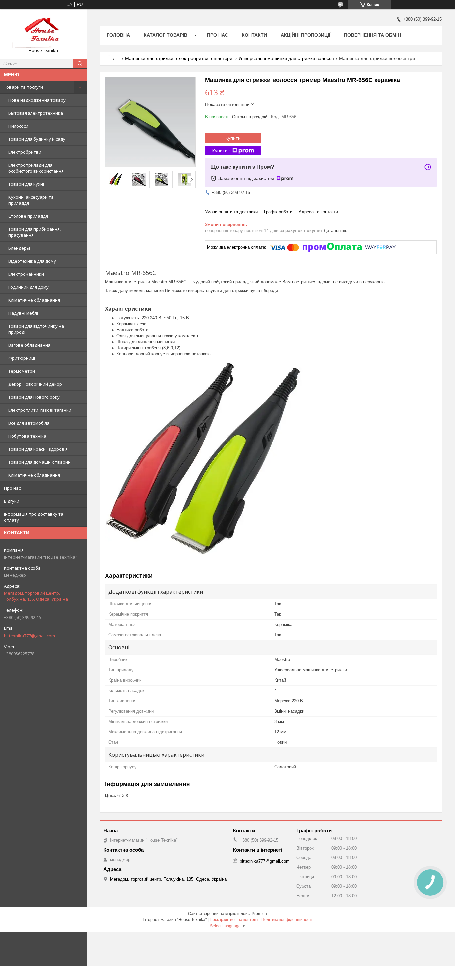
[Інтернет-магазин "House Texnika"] (43, 31)
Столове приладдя (28, 216)
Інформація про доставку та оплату (33, 517)
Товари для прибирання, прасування (34, 232)
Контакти (254, 35)
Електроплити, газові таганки (39, 410)
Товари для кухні (26, 184)
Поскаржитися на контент (234, 919)
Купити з (221, 151)
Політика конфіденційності (286, 919)
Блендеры (19, 248)
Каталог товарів (165, 35)
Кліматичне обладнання (34, 300)
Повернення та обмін (372, 35)
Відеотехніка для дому (32, 261)
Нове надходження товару (37, 100)
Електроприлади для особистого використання (36, 168)
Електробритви (24, 152)
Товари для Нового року (34, 397)
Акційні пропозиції (305, 35)
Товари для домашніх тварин (39, 462)
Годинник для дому (28, 287)
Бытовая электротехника (35, 113)
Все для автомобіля (28, 423)
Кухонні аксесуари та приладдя (31, 200)
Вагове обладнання (29, 345)
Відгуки (11, 501)
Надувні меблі (23, 313)
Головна (118, 35)
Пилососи (18, 126)
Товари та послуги (23, 87)
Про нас (12, 488)
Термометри (21, 371)
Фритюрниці (21, 358)
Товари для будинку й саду (36, 139)
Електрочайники (26, 274)
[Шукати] (80, 64)
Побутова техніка (27, 436)
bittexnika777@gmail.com (29, 636)
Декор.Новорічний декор (35, 384)
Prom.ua (259, 913)
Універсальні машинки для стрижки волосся (286, 58)
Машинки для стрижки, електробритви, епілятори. (179, 58)
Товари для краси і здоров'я (38, 449)
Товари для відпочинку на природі (36, 329)
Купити (233, 138)
